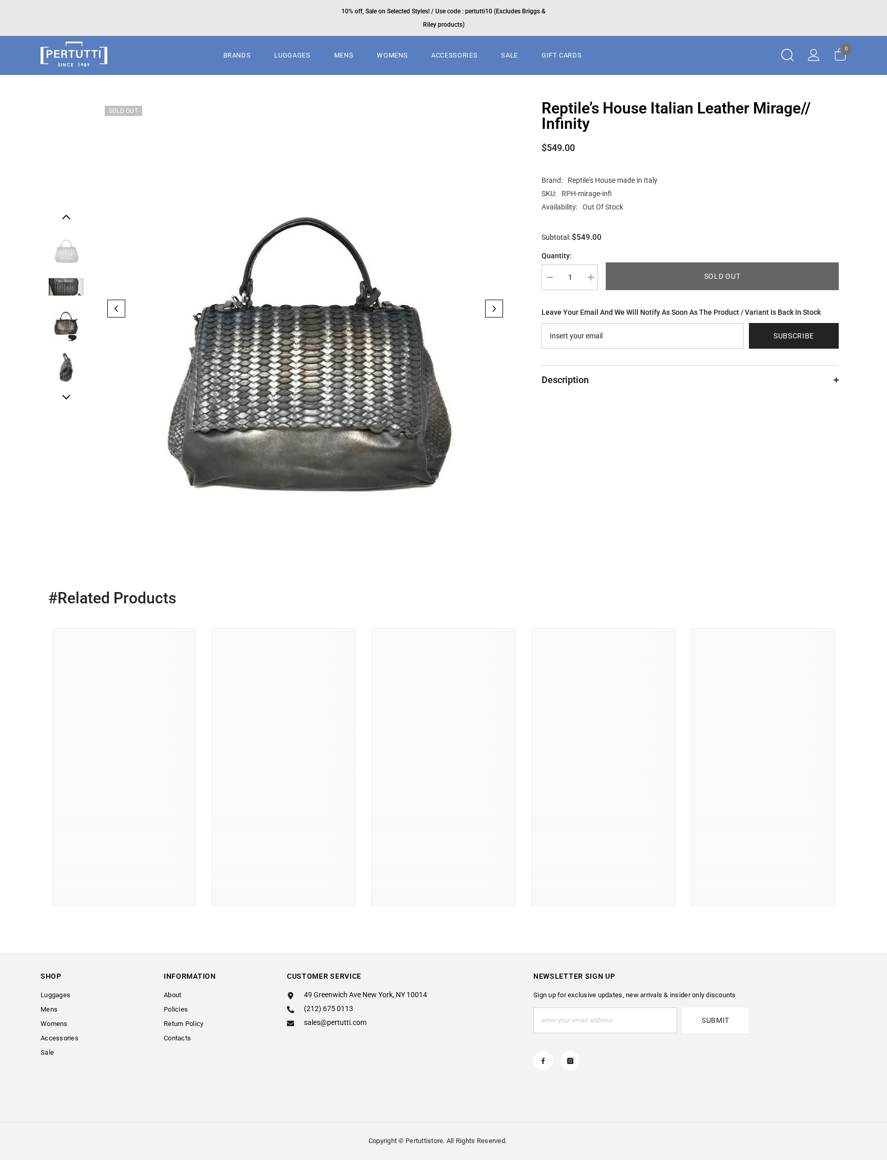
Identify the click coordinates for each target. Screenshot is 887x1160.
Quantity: (557, 256)
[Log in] (814, 55)
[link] (124, 857)
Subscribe (794, 336)
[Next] (494, 308)
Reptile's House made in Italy (613, 180)
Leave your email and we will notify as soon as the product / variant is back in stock (681, 312)
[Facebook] (543, 1061)
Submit (715, 1020)
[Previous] (116, 308)
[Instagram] (570, 1061)
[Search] (787, 55)
